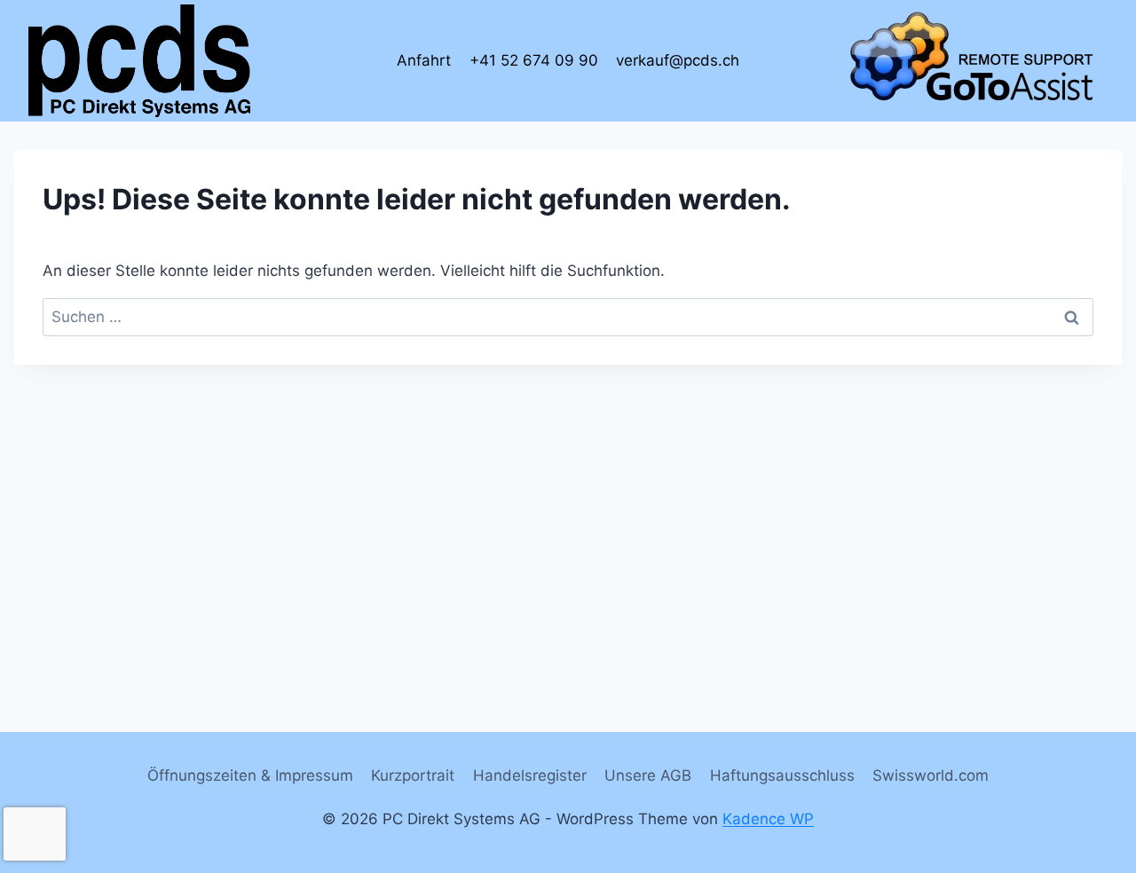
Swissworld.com (930, 775)
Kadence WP (768, 819)
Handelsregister (530, 775)
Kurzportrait (412, 775)
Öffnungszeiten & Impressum (250, 775)
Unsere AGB (647, 775)
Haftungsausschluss (782, 775)
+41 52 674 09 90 (533, 60)
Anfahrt (424, 60)
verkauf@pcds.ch (677, 60)
